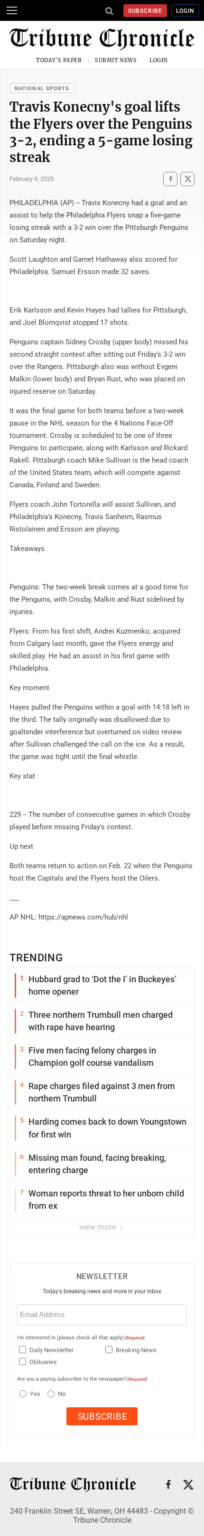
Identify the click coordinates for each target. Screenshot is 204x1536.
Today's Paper (59, 60)
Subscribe (145, 11)
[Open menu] (12, 10)
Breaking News (136, 1350)
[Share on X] (187, 179)
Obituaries (43, 1361)
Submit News (116, 60)
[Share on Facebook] (170, 179)
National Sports (42, 88)
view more (98, 1227)
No (61, 1393)
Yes (34, 1393)
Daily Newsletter (51, 1350)
